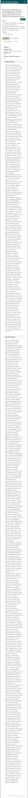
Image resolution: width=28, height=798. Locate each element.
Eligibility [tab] (6, 38)
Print (23, 19)
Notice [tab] (16, 41)
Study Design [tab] (15, 38)
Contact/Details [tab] (7, 41)
